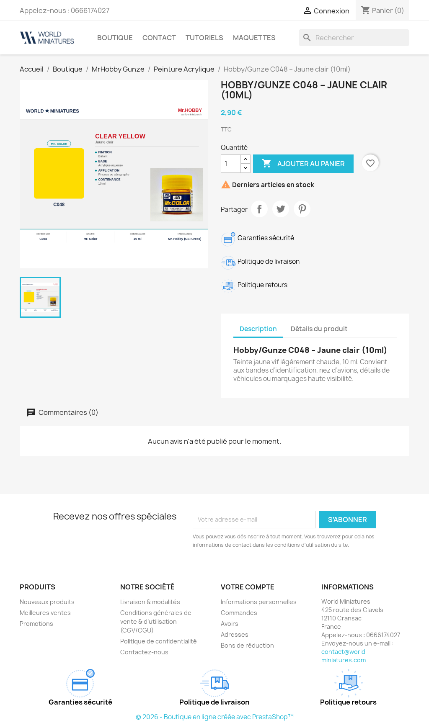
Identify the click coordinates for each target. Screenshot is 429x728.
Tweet (280, 209)
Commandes (239, 613)
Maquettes (254, 37)
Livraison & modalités (150, 602)
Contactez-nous (144, 652)
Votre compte (247, 587)
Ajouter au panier (303, 163)
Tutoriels (204, 37)
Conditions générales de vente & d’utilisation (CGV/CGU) (155, 621)
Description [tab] (258, 328)
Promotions (36, 624)
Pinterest (302, 209)
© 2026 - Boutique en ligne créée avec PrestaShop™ (215, 717)
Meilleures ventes (45, 613)
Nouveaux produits (47, 602)
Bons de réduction (247, 645)
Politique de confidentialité (158, 641)
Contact (159, 37)
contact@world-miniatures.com (344, 656)
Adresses (234, 634)
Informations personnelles (259, 602)
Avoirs (229, 624)
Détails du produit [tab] (319, 328)
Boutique (115, 37)
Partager (259, 209)
